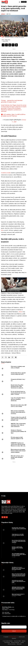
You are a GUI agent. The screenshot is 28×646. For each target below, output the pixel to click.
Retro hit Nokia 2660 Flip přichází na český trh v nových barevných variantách (18, 541)
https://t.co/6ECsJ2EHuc (18, 114)
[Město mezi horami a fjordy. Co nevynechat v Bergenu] (6, 595)
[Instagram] (24, 2)
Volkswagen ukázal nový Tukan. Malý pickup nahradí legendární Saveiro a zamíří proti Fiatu (18, 588)
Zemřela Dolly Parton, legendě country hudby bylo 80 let (18, 373)
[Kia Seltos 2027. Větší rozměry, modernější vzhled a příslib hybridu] (6, 528)
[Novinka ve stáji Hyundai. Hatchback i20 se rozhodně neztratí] (6, 548)
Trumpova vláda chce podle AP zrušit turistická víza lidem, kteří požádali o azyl (18, 418)
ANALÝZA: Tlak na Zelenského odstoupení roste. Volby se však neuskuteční (18, 425)
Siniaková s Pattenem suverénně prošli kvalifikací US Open (18, 431)
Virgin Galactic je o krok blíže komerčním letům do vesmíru (18, 535)
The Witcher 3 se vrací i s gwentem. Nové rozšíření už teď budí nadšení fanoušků (18, 568)
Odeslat (14, 631)
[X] (26, 2)
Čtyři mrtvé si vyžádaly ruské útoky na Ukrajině (18, 367)
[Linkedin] (9, 44)
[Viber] (13, 44)
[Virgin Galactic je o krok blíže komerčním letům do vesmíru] (6, 535)
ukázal (20, 312)
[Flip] (16, 44)
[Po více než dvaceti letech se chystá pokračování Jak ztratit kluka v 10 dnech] (5, 393)
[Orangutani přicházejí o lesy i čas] (5, 380)
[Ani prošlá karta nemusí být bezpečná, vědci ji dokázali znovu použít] (6, 582)
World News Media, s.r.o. (13, 636)
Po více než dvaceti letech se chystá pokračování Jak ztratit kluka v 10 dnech (18, 393)
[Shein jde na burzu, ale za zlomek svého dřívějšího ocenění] (5, 457)
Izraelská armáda (5, 173)
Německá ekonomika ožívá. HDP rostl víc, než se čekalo (18, 405)
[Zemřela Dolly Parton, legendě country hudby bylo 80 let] (5, 373)
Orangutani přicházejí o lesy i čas (18, 379)
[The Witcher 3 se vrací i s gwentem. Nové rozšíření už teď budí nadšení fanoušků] (6, 568)
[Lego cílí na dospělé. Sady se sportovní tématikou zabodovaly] (5, 399)
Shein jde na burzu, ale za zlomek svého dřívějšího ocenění (17, 457)
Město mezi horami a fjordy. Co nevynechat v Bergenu (18, 594)
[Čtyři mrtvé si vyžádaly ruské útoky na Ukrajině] (5, 367)
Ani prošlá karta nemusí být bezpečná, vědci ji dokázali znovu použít (18, 581)
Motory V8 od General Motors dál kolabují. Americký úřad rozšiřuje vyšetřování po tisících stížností (18, 575)
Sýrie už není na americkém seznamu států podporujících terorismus (18, 412)
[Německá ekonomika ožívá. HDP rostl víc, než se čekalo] (5, 406)
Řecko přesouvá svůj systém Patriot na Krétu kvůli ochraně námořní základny (18, 451)
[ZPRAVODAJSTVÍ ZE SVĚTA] (4, 2)
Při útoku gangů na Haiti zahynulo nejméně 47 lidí (17, 437)
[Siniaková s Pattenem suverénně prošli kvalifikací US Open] (5, 431)
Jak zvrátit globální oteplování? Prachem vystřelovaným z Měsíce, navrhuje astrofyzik (19, 554)
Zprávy (3, 14)
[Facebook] (22, 2)
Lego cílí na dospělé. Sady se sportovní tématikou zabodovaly (18, 399)
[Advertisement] (14, 477)
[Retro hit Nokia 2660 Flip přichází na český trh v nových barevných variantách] (6, 541)
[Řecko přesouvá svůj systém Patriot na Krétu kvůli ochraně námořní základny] (5, 451)
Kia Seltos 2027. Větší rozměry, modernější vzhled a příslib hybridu (19, 528)
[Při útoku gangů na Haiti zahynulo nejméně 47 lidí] (5, 438)
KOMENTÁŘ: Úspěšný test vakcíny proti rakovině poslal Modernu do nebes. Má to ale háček (18, 445)
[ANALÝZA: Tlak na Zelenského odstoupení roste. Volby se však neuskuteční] (5, 425)
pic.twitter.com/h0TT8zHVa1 (9, 116)
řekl (2, 230)
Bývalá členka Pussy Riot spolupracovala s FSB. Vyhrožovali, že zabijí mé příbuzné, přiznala (17, 387)
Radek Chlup (7, 39)
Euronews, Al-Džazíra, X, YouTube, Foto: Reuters (14, 37)
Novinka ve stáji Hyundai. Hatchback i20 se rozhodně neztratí (17, 548)
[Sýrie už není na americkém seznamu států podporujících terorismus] (5, 412)
